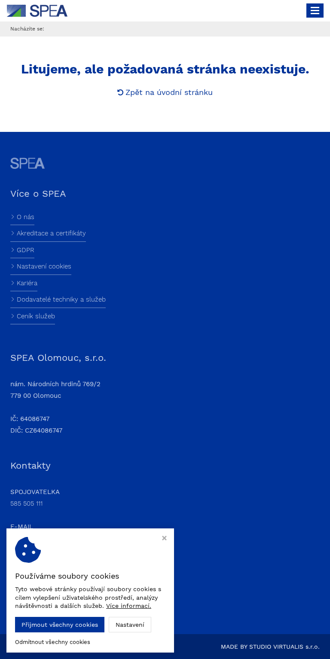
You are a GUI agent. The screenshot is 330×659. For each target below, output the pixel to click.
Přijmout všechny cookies (59, 624)
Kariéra (27, 283)
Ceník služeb (36, 316)
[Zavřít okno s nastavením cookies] (164, 539)
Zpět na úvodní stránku (169, 92)
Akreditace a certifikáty (51, 233)
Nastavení (130, 624)
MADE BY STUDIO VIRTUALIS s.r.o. (270, 646)
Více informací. (128, 605)
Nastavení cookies (44, 266)
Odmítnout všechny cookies (52, 642)
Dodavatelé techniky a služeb (61, 299)
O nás (25, 217)
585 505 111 (26, 503)
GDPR (25, 250)
